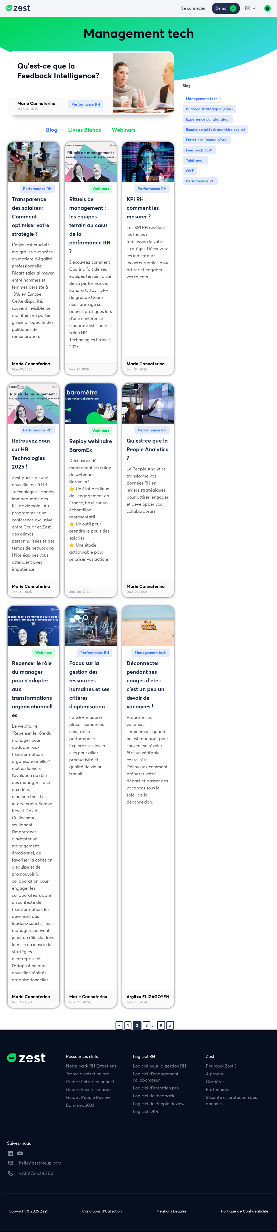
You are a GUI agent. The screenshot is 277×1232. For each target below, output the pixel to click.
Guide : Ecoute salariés (88, 1089)
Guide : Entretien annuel (90, 1081)
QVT (190, 170)
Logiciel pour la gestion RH (159, 1066)
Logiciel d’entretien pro (156, 1088)
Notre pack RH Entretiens (91, 1066)
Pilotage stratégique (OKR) (209, 109)
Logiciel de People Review (158, 1103)
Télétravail (195, 160)
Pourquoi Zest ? (221, 1066)
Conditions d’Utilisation (102, 1211)
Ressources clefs (82, 1056)
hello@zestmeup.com (40, 1163)
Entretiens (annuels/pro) (206, 139)
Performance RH (200, 181)
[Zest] (16, 8)
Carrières (215, 1081)
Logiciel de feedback (153, 1095)
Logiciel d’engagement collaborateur (156, 1077)
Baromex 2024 (80, 1105)
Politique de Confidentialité (244, 1211)
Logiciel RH (144, 1056)
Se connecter (193, 8)
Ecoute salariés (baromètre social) (215, 129)
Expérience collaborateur (208, 119)
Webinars (124, 129)
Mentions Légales (171, 1211)
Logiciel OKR (145, 1111)
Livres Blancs (84, 129)
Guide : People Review (88, 1097)
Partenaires (217, 1089)
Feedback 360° (199, 150)
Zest (210, 1056)
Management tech (201, 98)
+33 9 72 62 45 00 (36, 1173)
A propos (215, 1073)
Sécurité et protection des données (231, 1100)
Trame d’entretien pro (87, 1073)
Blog (51, 129)
